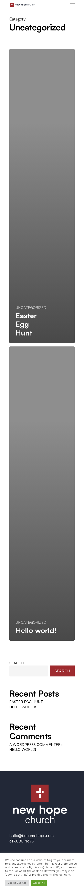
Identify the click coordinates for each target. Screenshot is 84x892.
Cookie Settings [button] (17, 882)
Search (16, 663)
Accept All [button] (39, 882)
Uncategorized (30, 307)
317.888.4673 (21, 840)
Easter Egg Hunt (26, 701)
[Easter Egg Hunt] (42, 196)
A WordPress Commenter (35, 744)
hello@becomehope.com (31, 835)
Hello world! (22, 707)
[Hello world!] (42, 493)
